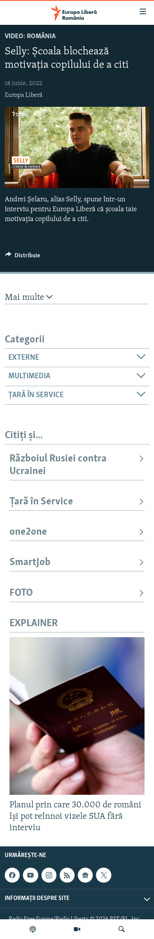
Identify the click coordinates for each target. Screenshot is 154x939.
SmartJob (30, 562)
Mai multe (25, 297)
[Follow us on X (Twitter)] (103, 875)
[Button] (22, 257)
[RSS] (67, 875)
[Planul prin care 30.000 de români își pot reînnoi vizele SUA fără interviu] (77, 716)
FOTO (21, 593)
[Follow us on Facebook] (12, 875)
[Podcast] (33, 929)
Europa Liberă (24, 95)
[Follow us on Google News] (85, 875)
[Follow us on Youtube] (30, 875)
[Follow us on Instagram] (48, 875)
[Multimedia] (77, 929)
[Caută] (121, 929)
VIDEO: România (30, 36)
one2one (28, 532)
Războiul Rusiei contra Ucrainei (58, 465)
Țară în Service (41, 501)
